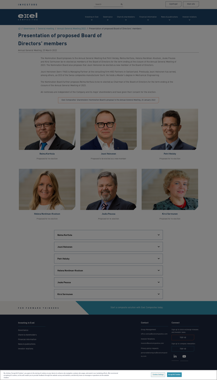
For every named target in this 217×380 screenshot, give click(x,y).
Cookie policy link (15, 377)
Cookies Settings (158, 374)
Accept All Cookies (174, 374)
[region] (108, 375)
